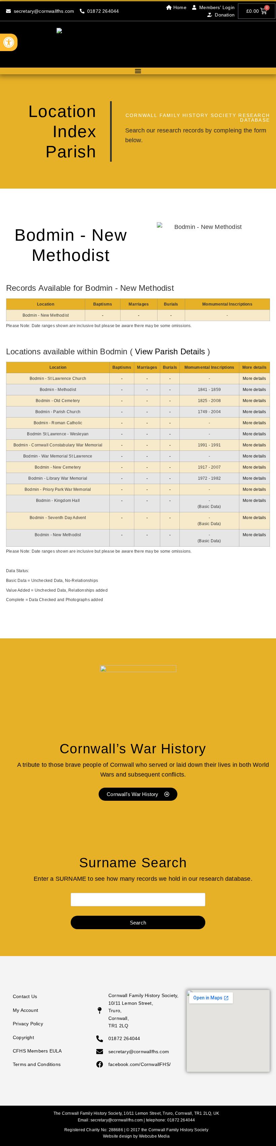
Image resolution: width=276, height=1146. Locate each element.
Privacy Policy (28, 1023)
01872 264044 (181, 1120)
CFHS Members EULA (37, 1051)
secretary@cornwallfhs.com (117, 1120)
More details (254, 378)
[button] (9, 42)
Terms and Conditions (37, 1064)
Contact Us (25, 996)
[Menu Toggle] (138, 71)
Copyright (23, 1037)
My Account (25, 1010)
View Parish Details (170, 351)
